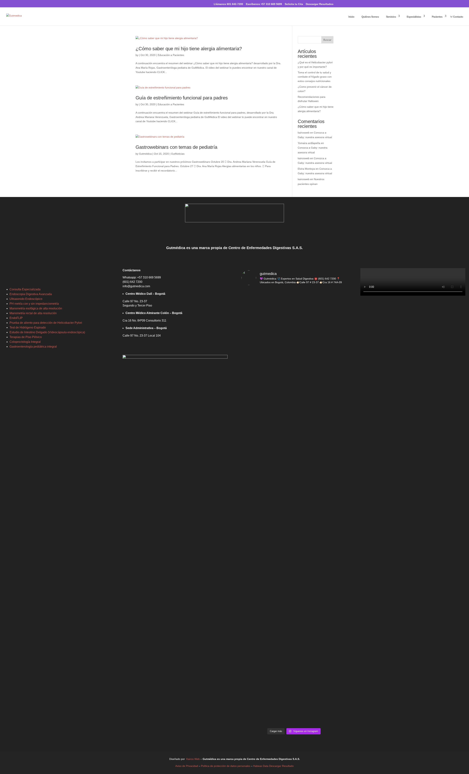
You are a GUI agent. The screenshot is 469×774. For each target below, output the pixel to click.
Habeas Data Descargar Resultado (273, 765)
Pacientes (435, 16)
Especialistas (412, 16)
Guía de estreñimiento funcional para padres (182, 98)
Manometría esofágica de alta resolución (36, 308)
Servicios (389, 16)
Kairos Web (193, 758)
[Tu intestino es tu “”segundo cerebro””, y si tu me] (258, 559)
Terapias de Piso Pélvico (26, 337)
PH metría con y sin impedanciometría (34, 303)
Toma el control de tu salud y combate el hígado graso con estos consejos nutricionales (315, 77)
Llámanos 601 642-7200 (226, 4)
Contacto (456, 16)
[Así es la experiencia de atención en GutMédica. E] (258, 344)
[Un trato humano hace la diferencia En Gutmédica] (294, 335)
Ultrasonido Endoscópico (26, 298)
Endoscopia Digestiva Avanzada (31, 294)
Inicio (349, 16)
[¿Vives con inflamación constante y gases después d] (294, 563)
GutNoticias (177, 153)
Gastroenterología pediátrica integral (33, 346)
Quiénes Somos (368, 16)
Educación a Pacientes (171, 55)
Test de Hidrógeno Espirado (28, 327)
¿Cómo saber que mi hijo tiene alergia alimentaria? (189, 48)
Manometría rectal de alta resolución (33, 313)
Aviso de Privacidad (187, 765)
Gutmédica (145, 153)
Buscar (327, 39)
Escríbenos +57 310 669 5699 (264, 4)
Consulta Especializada (25, 289)
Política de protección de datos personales (226, 765)
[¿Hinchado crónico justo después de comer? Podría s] (294, 452)
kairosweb (303, 132)
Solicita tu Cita (294, 4)
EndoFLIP (16, 318)
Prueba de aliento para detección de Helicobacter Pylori (46, 322)
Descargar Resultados (319, 4)
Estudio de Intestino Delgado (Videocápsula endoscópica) (47, 332)
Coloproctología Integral (25, 341)
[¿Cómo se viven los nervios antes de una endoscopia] (258, 439)
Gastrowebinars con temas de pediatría (176, 147)
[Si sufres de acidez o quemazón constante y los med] (329, 448)
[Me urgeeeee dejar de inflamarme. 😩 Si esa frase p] (329, 344)
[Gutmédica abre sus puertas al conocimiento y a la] (329, 616)
